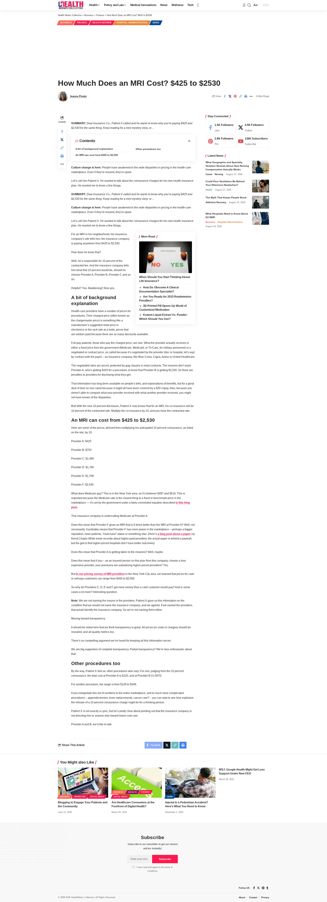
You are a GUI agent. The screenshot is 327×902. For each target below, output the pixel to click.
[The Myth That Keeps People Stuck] (260, 202)
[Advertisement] (163, 51)
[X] (252, 127)
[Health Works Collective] (71, 5)
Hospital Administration (131, 23)
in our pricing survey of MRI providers (100, 573)
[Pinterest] (220, 141)
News (156, 23)
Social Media (97, 797)
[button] (198, 5)
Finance (82, 23)
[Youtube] (252, 141)
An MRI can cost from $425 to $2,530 (96, 155)
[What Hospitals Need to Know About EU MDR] (260, 218)
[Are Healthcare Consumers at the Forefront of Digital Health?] (137, 783)
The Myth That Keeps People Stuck (226, 197)
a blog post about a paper (174, 533)
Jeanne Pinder (78, 96)
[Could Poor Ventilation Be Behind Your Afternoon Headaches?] (260, 186)
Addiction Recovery (216, 202)
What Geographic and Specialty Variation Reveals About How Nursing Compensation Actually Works (227, 166)
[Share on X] (230, 96)
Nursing (219, 174)
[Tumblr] (267, 888)
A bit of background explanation (94, 148)
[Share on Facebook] (224, 96)
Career (209, 174)
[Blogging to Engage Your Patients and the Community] (83, 783)
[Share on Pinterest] (235, 96)
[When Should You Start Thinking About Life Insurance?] (165, 257)
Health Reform (101, 23)
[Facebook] (220, 127)
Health (209, 189)
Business (66, 23)
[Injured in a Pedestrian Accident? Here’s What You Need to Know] (190, 783)
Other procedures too (148, 149)
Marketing (80, 797)
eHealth (132, 792)
